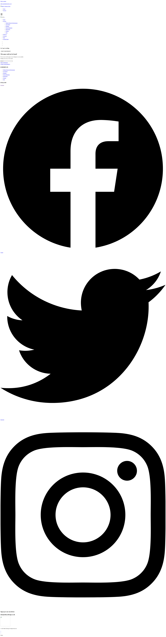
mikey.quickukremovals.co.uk (6, 3)
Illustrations (8, 29)
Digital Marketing (9, 27)
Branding (7, 26)
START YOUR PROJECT (6, 51)
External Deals (5, 39)
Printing (7, 31)
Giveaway (5, 36)
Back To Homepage (4, 62)
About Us (5, 34)
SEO (6, 32)
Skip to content (3, 1)
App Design (8, 24)
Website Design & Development (11, 23)
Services (4, 10)
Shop (4, 37)
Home (4, 8)
